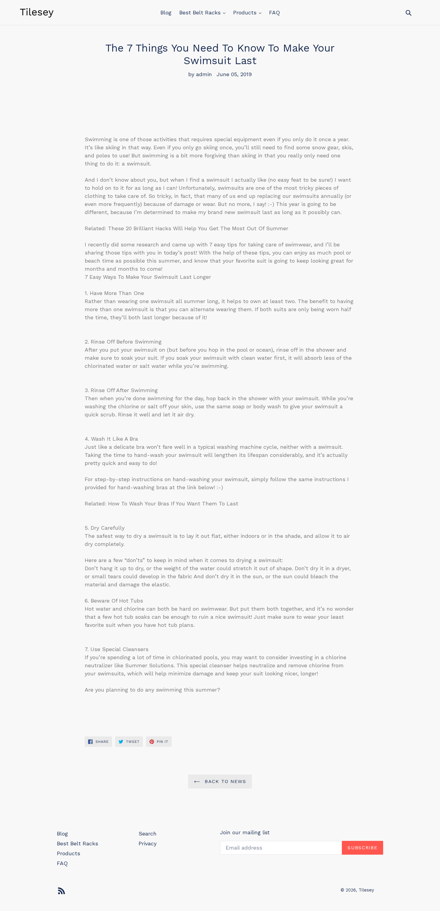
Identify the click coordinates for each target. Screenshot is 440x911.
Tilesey (366, 890)
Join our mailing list (245, 832)
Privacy (148, 843)
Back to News (224, 781)
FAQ (274, 12)
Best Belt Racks (200, 12)
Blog (166, 12)
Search (148, 833)
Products (245, 12)
